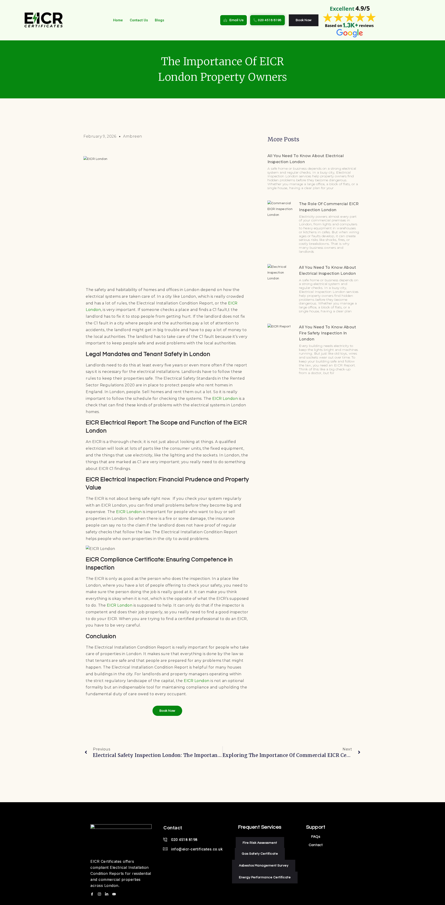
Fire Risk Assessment (260, 842)
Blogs (159, 20)
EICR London (225, 398)
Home (118, 20)
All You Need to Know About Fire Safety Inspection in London (327, 333)
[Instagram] (100, 894)
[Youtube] (114, 894)
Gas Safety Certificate (260, 853)
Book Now (304, 20)
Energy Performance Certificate (265, 877)
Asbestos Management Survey (263, 865)
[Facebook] (92, 894)
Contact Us (139, 20)
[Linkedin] (107, 894)
